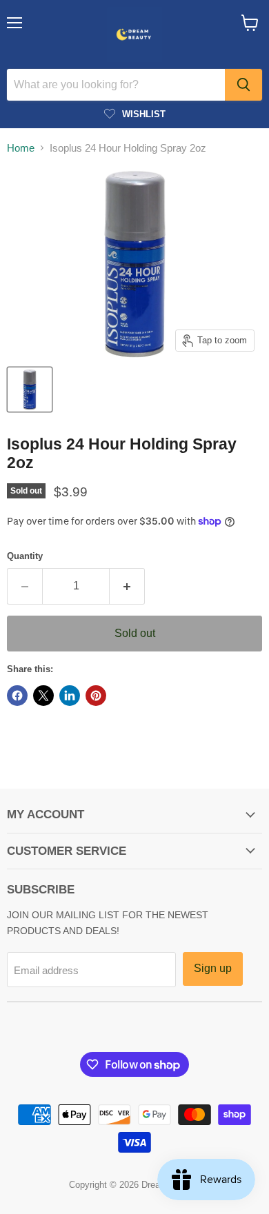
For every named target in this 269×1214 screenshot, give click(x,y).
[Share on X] (43, 695)
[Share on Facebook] (17, 695)
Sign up (213, 968)
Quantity (25, 556)
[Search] (243, 85)
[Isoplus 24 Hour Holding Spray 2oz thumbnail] (30, 389)
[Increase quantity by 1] (127, 586)
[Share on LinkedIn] (69, 695)
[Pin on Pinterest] (96, 695)
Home (20, 148)
